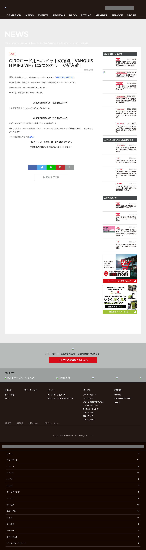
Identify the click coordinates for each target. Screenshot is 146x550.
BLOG (73, 15)
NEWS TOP (51, 177)
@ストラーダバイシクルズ (20, 378)
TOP (6, 43)
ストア (9, 518)
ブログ (117, 402)
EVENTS (43, 15)
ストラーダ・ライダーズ (56, 395)
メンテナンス (88, 398)
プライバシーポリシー (52, 423)
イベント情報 (9, 395)
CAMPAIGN (14, 15)
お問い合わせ (33, 423)
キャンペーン (12, 460)
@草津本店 (64, 378)
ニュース (10, 466)
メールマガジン (88, 412)
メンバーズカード (89, 395)
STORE (131, 15)
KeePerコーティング (90, 409)
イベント (10, 473)
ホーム (9, 453)
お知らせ (8, 390)
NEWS (29, 15)
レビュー (8, 398)
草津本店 (117, 395)
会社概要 (8, 423)
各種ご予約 (11, 511)
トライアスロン (88, 419)
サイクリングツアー (90, 405)
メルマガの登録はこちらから (73, 360)
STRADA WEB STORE (122, 398)
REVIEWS (58, 15)
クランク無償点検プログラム (93, 402)
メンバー (10, 498)
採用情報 (20, 423)
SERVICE (117, 15)
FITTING (86, 15)
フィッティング (30, 390)
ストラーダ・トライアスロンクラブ (60, 398)
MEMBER (101, 15)
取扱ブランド (88, 416)
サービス (10, 505)
